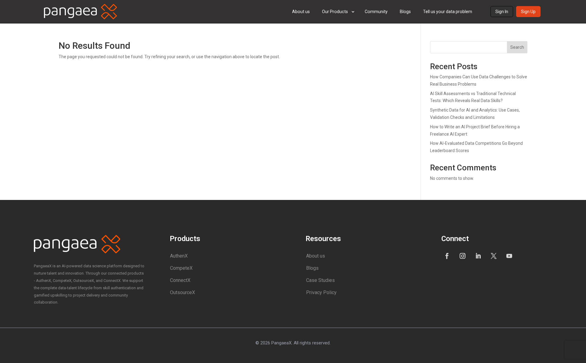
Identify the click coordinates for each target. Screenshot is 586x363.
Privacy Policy (321, 292)
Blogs (405, 11)
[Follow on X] (494, 256)
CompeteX (181, 268)
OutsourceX (182, 292)
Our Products (335, 11)
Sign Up (528, 11)
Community (376, 11)
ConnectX (180, 280)
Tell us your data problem (447, 11)
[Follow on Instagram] (462, 256)
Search (517, 47)
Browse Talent (344, 42)
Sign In (501, 11)
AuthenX (179, 256)
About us (301, 11)
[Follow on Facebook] (447, 256)
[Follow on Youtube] (509, 256)
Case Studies (320, 280)
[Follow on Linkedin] (478, 256)
